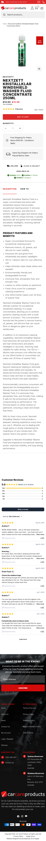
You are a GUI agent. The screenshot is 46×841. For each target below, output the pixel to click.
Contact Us (5, 727)
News (3, 720)
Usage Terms (30, 836)
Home (5, 24)
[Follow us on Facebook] (18, 816)
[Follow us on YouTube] (26, 816)
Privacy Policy (28, 714)
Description (10, 189)
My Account (6, 733)
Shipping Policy (29, 720)
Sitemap (4, 745)
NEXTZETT (8, 77)
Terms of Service (29, 708)
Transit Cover (28, 733)
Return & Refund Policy (32, 727)
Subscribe (23, 688)
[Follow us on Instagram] (22, 816)
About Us (4, 714)
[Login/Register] (33, 8)
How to (24, 189)
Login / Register (7, 739)
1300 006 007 (10, 757)
